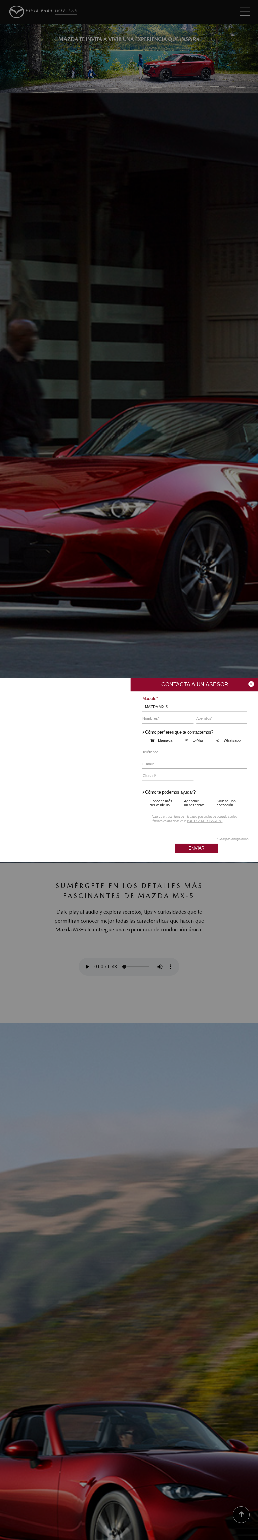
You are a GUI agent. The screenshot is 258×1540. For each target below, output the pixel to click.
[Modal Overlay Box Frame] (129, 770)
